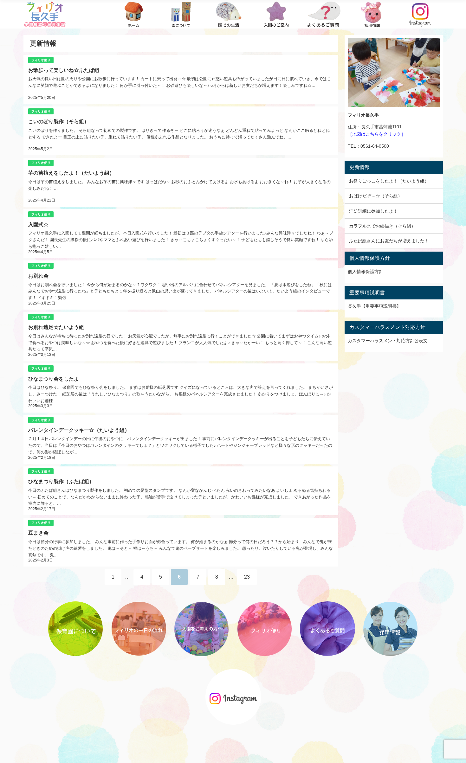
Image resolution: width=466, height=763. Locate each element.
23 (247, 576)
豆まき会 (38, 532)
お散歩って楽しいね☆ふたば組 (63, 70)
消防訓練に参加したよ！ (373, 211)
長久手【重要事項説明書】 (374, 306)
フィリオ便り (40, 60)
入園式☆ (38, 224)
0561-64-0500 (374, 146)
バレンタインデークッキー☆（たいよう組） (79, 430)
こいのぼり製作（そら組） (58, 121)
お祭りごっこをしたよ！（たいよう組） (389, 181)
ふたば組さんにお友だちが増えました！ (389, 241)
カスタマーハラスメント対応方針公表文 (388, 340)
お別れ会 (38, 275)
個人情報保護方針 (365, 271)
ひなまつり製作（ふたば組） (61, 481)
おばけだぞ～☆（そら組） (375, 196)
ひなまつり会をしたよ (53, 378)
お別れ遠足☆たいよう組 (56, 327)
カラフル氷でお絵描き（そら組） (382, 226)
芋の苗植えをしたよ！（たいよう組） (71, 172)
